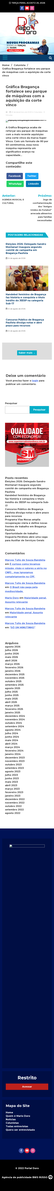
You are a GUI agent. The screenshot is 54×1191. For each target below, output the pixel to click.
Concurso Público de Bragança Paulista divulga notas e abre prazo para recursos (25, 322)
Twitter (31, 176)
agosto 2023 (12, 771)
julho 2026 (11, 650)
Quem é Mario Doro (18, 1116)
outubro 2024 (13, 723)
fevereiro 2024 (14, 750)
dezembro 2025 (14, 674)
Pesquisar (11, 403)
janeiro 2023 (12, 795)
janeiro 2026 (12, 671)
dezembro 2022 (15, 799)
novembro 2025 (14, 678)
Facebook (15, 176)
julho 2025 (11, 691)
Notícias (11, 1119)
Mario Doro (12, 598)
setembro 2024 (14, 726)
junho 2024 (12, 736)
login (35, 380)
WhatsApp (15, 183)
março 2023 (12, 788)
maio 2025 (11, 698)
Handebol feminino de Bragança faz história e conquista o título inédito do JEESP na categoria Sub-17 (26, 299)
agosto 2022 (12, 813)
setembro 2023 (14, 768)
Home (9, 1112)
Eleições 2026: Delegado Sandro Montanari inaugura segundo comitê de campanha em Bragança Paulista (26, 248)
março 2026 (12, 664)
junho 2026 (12, 653)
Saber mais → (27, 352)
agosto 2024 (13, 730)
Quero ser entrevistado (20, 1129)
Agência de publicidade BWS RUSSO (25, 1177)
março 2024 (12, 747)
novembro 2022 (14, 802)
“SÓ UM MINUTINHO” (22, 627)
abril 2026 (11, 660)
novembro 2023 (14, 761)
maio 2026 (11, 657)
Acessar (27, 1086)
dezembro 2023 (15, 757)
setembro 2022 (14, 809)
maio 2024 (11, 740)
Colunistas (12, 1123)
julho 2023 (11, 775)
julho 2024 (11, 733)
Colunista (38, 112)
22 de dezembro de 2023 (21, 112)
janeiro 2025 (12, 712)
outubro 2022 (13, 806)
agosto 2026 (12, 646)
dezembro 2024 (15, 716)
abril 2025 (11, 702)
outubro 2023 (13, 764)
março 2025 (12, 705)
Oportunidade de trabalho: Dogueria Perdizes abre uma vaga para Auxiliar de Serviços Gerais (26, 537)
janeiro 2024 (13, 754)
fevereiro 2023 (14, 792)
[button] (27, 445)
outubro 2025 (13, 681)
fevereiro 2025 (14, 709)
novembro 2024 (15, 719)
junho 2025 (12, 695)
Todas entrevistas (17, 1126)
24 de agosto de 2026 (16, 258)
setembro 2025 (14, 684)
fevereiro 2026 (14, 667)
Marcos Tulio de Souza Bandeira (25, 560)
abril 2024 (11, 743)
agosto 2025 (12, 688)
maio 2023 (11, 782)
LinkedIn (33, 183)
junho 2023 (12, 778)
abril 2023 (11, 785)
